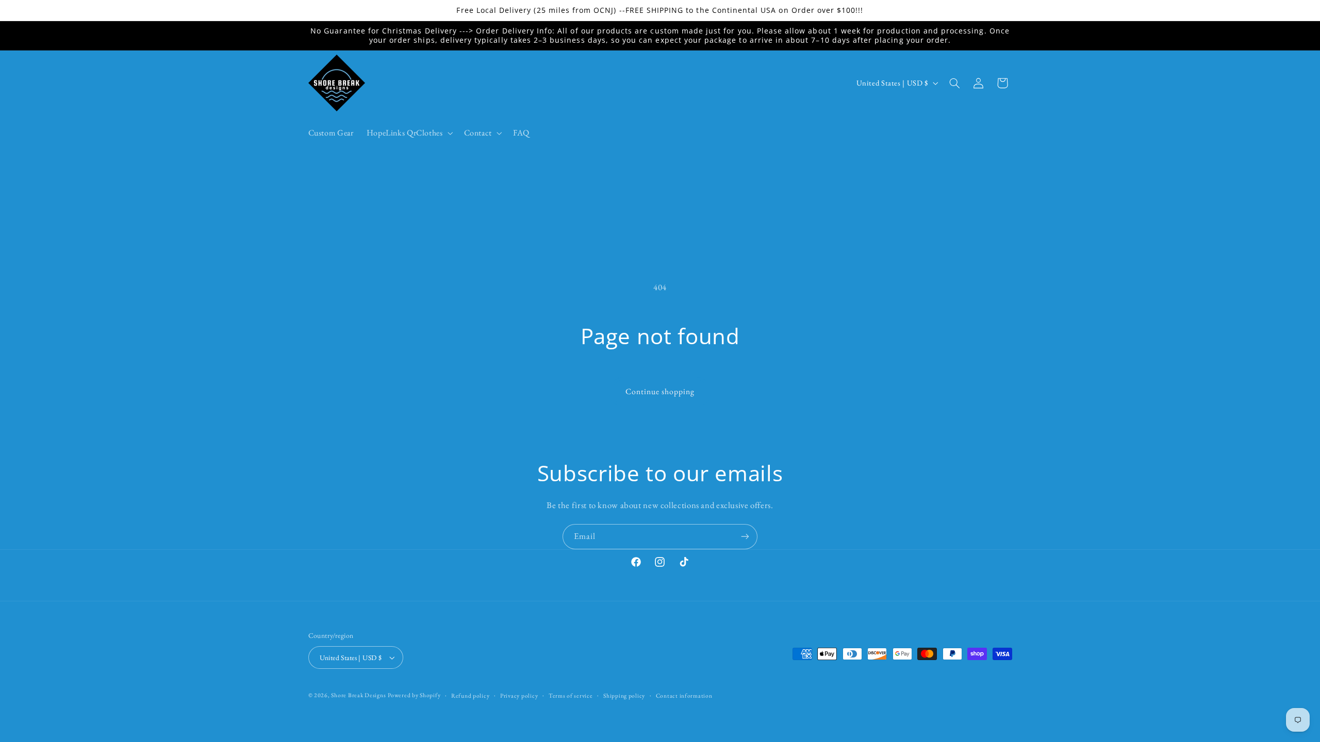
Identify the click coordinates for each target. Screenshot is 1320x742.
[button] (408, 133)
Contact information (684, 695)
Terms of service (571, 695)
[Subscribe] (745, 536)
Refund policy (470, 695)
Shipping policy (624, 695)
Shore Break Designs (358, 695)
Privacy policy (519, 695)
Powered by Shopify (414, 695)
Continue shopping (660, 391)
